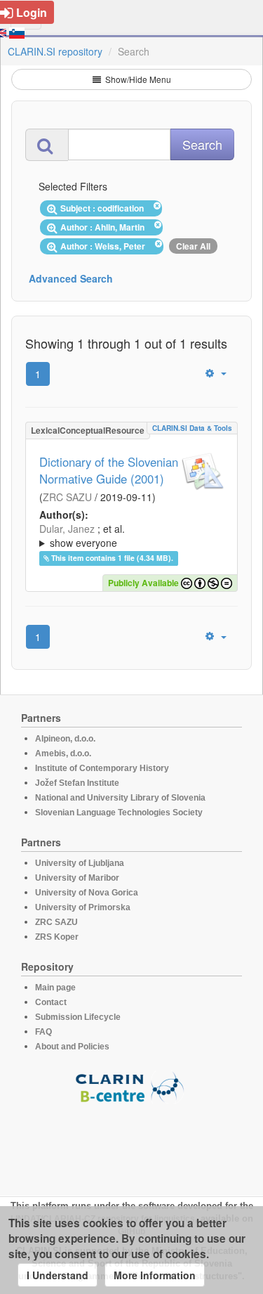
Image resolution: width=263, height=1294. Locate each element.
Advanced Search (71, 278)
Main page (55, 987)
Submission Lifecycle (78, 1017)
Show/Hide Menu (137, 79)
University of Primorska (82, 907)
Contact (51, 1002)
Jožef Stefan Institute (77, 783)
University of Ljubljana (79, 863)
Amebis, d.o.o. (63, 753)
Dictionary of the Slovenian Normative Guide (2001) (108, 470)
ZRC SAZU (67, 497)
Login (31, 12)
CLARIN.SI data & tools (192, 428)
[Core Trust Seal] (131, 1143)
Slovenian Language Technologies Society (119, 812)
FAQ (43, 1032)
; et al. (82, 536)
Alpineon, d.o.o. (65, 739)
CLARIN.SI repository (55, 51)
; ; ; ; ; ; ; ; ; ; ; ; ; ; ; (130, 536)
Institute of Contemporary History (102, 768)
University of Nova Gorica (86, 893)
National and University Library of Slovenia (120, 798)
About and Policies (72, 1047)
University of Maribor (77, 878)
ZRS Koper (57, 937)
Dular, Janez (67, 529)
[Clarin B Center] (132, 1086)
